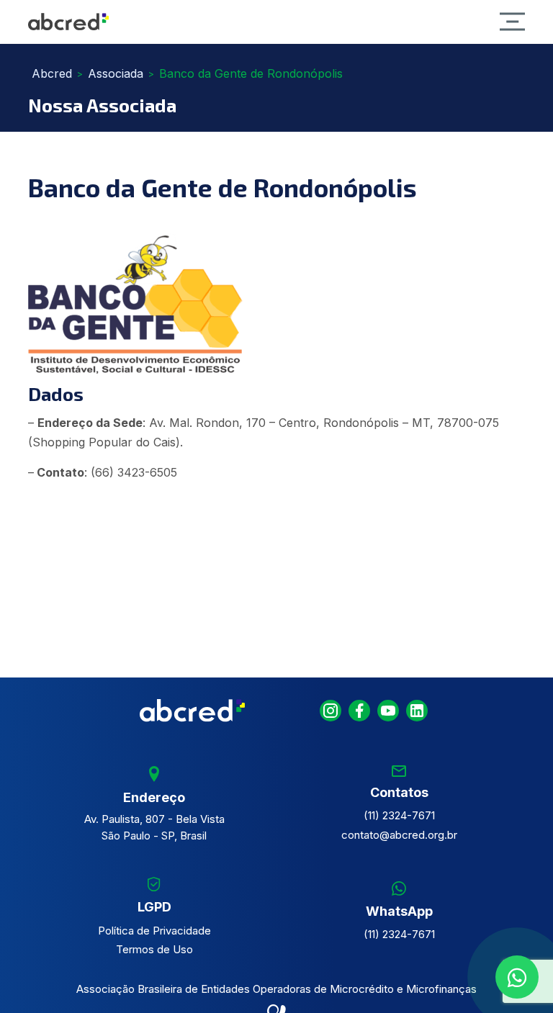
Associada (115, 73)
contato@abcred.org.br (399, 835)
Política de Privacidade (154, 930)
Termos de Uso (154, 949)
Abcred (52, 73)
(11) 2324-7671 (399, 815)
